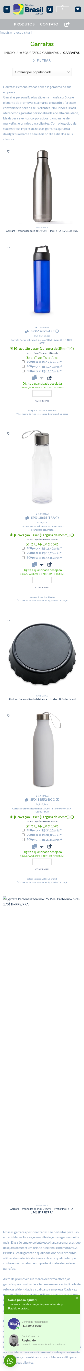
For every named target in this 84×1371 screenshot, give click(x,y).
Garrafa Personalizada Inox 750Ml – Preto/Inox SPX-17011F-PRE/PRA (42, 1210)
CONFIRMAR (42, 401)
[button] (6, 9)
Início (9, 52)
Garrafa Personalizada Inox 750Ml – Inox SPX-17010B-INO (42, 230)
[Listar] (8, 151)
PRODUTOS (24, 24)
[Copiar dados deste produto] (34, 377)
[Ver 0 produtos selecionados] (78, 9)
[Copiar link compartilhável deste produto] (49, 377)
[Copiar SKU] (27, 331)
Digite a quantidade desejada (42, 385)
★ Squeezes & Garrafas (39, 52)
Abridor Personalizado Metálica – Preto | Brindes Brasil (42, 699)
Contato (49, 24)
